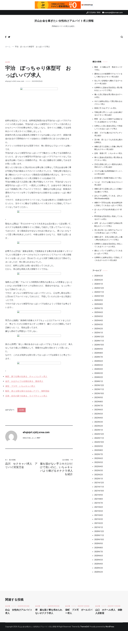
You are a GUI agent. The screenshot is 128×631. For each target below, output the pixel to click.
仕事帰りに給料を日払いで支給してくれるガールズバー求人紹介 (108, 258)
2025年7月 (98, 308)
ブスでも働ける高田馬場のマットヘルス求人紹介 (108, 172)
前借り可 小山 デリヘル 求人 (105, 108)
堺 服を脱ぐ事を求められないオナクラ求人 (48, 611)
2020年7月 (98, 552)
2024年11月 (99, 341)
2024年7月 (98, 357)
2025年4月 (98, 320)
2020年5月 (98, 560)
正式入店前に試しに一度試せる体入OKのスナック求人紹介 (108, 165)
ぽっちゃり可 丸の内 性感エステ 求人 (108, 210)
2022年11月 (99, 438)
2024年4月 (98, 369)
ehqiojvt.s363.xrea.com (14, 81)
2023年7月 (98, 406)
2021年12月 (99, 483)
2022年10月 (99, 442)
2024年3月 (98, 373)
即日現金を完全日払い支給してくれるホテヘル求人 (108, 217)
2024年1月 (98, 381)
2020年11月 (99, 535)
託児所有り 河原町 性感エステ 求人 (108, 178)
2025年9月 (98, 300)
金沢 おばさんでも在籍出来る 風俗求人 (24, 381)
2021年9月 (98, 495)
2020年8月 (98, 548)
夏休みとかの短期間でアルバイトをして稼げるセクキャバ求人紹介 (108, 75)
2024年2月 (98, 377)
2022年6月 (98, 458)
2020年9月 (98, 543)
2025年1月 (98, 333)
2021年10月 (99, 491)
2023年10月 (99, 393)
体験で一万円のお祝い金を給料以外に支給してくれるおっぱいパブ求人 (108, 204)
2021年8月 (98, 499)
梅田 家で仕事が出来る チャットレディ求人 (26, 376)
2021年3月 (98, 519)
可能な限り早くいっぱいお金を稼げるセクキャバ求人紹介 (108, 113)
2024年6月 (98, 361)
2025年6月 (98, 312)
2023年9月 (98, 397)
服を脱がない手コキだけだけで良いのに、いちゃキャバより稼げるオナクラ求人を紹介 (56, 467)
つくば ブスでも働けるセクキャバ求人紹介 (108, 183)
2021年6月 (98, 507)
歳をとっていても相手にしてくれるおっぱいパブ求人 (108, 252)
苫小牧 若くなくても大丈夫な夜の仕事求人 (108, 141)
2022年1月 (98, 479)
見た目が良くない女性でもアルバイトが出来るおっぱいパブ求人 (108, 231)
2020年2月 (98, 572)
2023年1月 (98, 430)
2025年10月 (99, 296)
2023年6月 (98, 410)
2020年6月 (98, 556)
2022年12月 (99, 434)
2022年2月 (98, 475)
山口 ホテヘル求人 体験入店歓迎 (108, 611)
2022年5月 (98, 462)
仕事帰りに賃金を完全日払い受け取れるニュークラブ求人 (108, 89)
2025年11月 (99, 292)
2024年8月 (98, 353)
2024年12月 (99, 337)
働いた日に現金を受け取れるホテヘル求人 (108, 95)
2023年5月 (98, 414)
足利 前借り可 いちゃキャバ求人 (108, 153)
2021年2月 (98, 523)
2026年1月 (98, 284)
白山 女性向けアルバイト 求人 (19, 611)
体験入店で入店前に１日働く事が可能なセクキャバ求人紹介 (108, 148)
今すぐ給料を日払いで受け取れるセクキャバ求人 (108, 102)
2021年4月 (98, 515)
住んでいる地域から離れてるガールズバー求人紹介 (108, 82)
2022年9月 (98, 446)
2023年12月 (99, 385)
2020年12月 (99, 531)
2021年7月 (98, 503)
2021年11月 (99, 487)
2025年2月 (98, 329)
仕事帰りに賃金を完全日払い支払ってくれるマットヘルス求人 (108, 245)
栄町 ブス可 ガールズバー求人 (78, 611)
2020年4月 (98, 564)
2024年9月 (98, 349)
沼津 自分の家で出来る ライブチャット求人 (26, 396)
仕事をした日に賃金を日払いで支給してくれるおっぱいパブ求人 (108, 127)
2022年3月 (98, 470)
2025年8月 (98, 304)
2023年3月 (98, 422)
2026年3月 (98, 276)
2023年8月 (98, 402)
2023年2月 (98, 426)
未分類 (7, 62)
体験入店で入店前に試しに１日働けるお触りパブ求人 (108, 190)
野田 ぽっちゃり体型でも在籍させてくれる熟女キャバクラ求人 (108, 120)
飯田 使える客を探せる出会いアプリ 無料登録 (27, 391)
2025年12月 (99, 288)
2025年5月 (98, 316)
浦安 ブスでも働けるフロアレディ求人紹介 (108, 134)
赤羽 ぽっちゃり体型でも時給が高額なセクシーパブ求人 (108, 224)
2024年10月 (99, 345)
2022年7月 (98, 454)
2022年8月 (98, 450)
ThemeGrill (84, 627)
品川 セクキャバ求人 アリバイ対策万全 (21, 464)
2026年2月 (98, 280)
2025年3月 (98, 324)
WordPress (110, 627)
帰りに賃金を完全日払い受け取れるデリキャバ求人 (108, 158)
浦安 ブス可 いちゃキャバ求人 (20, 386)
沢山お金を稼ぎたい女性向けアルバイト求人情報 (64, 21)
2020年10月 (99, 539)
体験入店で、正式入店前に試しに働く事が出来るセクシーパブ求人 (108, 238)
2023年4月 (98, 418)
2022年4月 (98, 466)
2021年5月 (98, 511)
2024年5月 (98, 365)
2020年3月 (98, 568)
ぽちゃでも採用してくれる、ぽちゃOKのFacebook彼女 (108, 197)
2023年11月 (99, 389)
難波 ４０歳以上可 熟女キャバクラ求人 (108, 68)
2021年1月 (98, 527)
